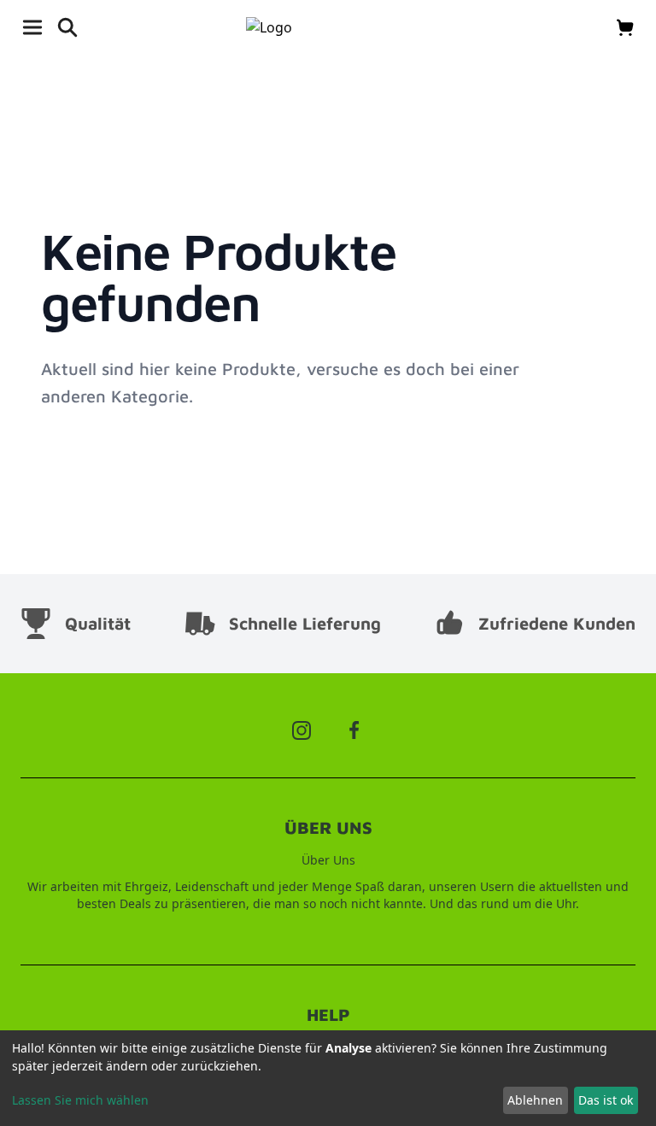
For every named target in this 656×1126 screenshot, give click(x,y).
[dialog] (328, 1078)
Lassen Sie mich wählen (80, 1100)
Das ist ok (605, 1100)
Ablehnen (535, 1100)
